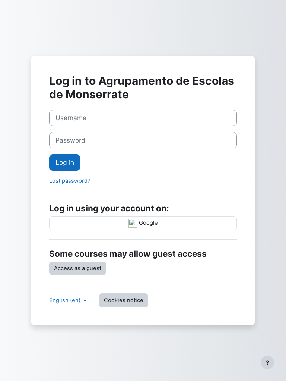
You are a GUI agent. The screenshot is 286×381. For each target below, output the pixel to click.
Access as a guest (77, 268)
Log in (64, 162)
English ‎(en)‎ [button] (65, 300)
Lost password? (69, 180)
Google (147, 223)
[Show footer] (267, 362)
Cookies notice (123, 300)
